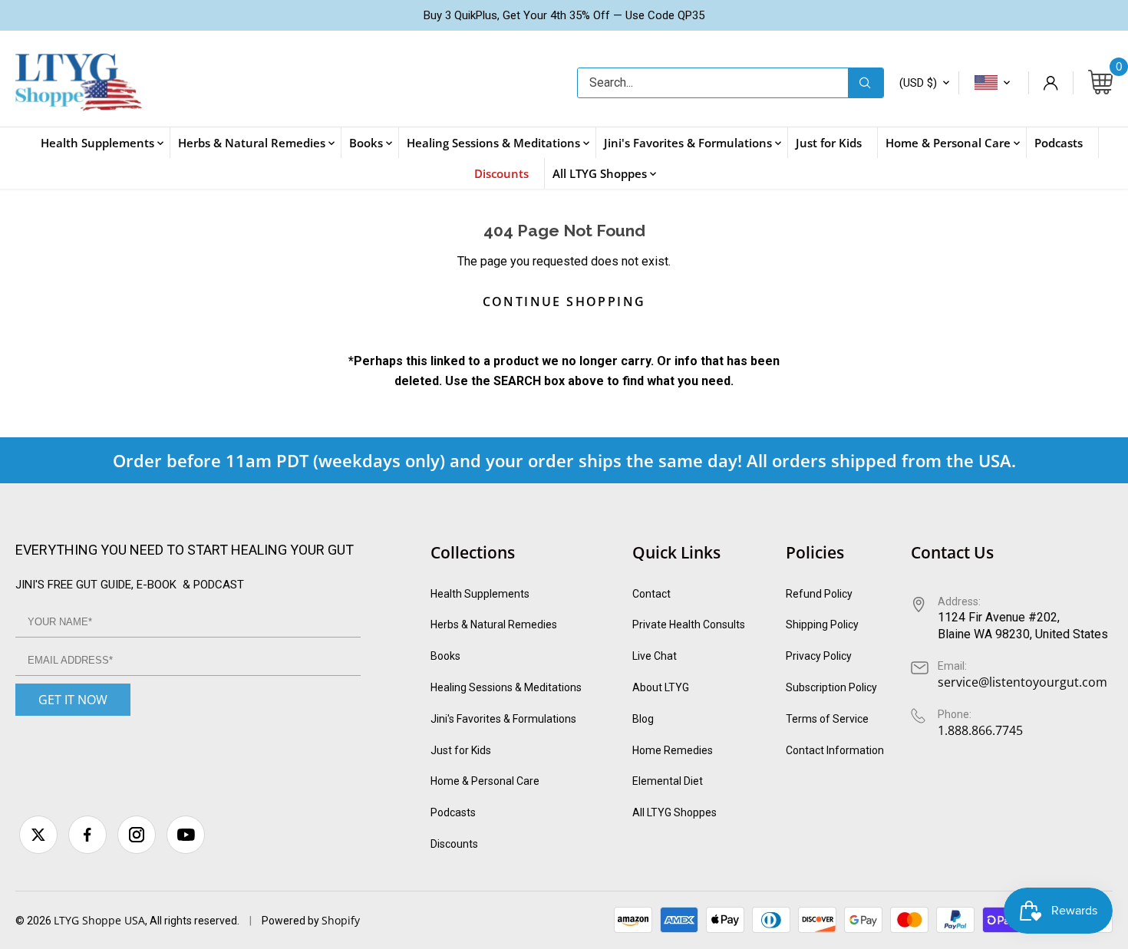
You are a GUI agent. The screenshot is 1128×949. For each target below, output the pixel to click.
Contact (651, 594)
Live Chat (654, 656)
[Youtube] (186, 835)
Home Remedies (672, 750)
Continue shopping (564, 301)
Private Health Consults (688, 624)
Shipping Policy (822, 624)
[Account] (1050, 82)
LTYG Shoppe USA (99, 920)
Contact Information (835, 750)
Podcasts (453, 812)
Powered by (292, 920)
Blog (643, 719)
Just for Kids (460, 750)
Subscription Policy (831, 687)
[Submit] (865, 82)
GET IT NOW (72, 699)
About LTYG (660, 687)
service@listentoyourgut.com (1022, 682)
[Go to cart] (1100, 83)
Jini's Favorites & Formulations (503, 719)
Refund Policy (819, 594)
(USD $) (918, 83)
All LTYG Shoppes (674, 812)
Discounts (454, 844)
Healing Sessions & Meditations (506, 687)
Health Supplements (479, 594)
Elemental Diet (667, 781)
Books (445, 656)
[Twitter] (38, 835)
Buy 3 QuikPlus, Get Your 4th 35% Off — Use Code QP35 (564, 15)
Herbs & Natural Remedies (493, 624)
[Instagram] (136, 835)
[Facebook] (87, 835)
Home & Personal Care (484, 781)
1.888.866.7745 (980, 730)
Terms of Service (827, 719)
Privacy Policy (819, 656)
